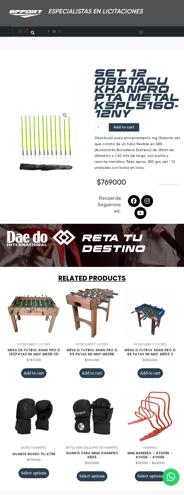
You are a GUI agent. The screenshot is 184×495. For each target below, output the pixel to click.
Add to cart (124, 127)
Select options (33, 473)
